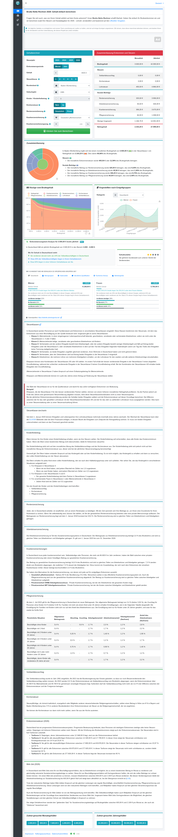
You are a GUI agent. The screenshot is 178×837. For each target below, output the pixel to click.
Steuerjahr (31, 60)
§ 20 (128, 778)
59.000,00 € (128, 823)
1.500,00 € (32, 823)
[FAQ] (40, 325)
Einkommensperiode (35, 66)
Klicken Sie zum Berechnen (59, 131)
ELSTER (32, 419)
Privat (69, 111)
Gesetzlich (59, 111)
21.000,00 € (103, 823)
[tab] (33, 276)
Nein (57, 105)
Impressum (29, 834)
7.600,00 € (54, 823)
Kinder (29, 98)
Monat (58, 66)
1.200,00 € (66, 823)
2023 (57, 60)
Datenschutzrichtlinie (60, 834)
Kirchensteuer (32, 105)
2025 (71, 60)
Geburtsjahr (31, 92)
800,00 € (43, 823)
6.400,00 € (78, 823)
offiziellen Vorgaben (117, 21)
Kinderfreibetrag (40, 98)
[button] (26, 3)
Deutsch (158, 3)
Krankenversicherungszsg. (38, 124)
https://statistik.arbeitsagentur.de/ (49, 317)
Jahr (65, 66)
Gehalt (29, 73)
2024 (64, 60)
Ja (63, 105)
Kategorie (101, 195)
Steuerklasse (32, 79)
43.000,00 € (115, 823)
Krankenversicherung (35, 117)
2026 (78, 60)
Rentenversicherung (35, 111)
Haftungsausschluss (42, 834)
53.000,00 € (141, 823)
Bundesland (32, 85)
